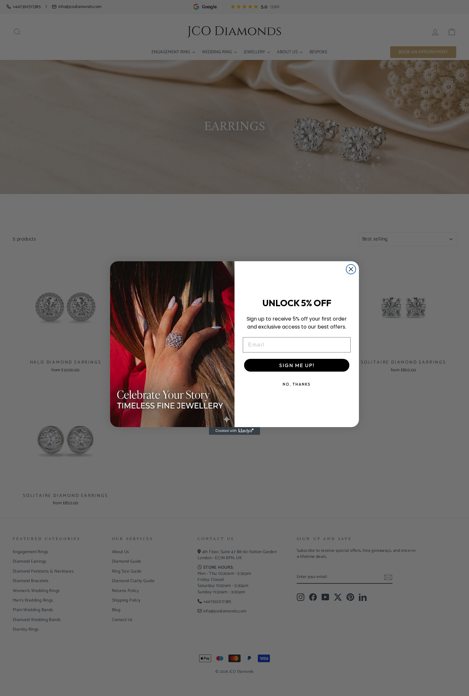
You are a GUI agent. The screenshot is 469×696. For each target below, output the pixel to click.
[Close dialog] (351, 269)
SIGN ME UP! (297, 365)
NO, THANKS (297, 384)
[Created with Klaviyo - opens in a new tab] (234, 431)
